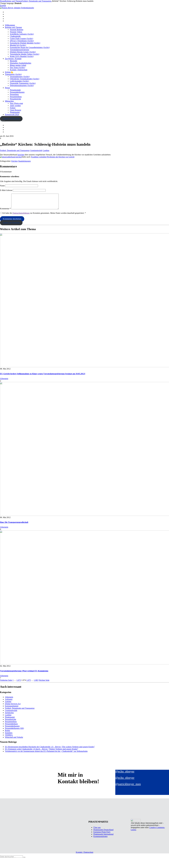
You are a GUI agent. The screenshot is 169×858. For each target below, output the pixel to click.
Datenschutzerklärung (21, 213)
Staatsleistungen (24, 161)
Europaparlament (11, 706)
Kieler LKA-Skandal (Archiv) (22, 56)
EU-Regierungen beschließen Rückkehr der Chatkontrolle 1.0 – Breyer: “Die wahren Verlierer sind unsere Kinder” (50, 747)
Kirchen (14, 161)
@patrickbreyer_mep (128, 784)
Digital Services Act (13, 704)
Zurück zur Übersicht (11, 119)
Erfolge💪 (9, 72)
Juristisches (9, 713)
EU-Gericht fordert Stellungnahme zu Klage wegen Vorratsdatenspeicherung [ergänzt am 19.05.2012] (42, 374)
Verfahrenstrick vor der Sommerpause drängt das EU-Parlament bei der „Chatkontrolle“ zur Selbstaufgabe (46, 751)
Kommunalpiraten (100, 836)
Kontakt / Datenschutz (18, 70)
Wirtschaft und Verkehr (14, 737)
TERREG (9, 735)
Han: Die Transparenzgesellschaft (14, 522)
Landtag (46, 150)
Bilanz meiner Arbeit (18, 65)
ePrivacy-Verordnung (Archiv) (22, 41)
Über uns (97, 827)
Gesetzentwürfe (36, 150)
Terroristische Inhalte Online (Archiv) (24, 54)
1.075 (28, 680)
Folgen (12, 108)
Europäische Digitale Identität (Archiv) (25, 43)
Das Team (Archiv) (17, 67)
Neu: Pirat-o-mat (16, 103)
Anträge (8, 701)
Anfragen (8, 699)
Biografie (13, 61)
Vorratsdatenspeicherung (19, 50)
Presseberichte (15, 99)
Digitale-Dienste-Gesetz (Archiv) (23, 52)
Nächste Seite (44, 680)
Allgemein (4, 378)
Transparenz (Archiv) (13, 74)
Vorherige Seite (6, 680)
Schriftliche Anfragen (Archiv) (22, 34)
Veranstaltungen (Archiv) (20, 76)
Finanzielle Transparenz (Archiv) (23, 83)
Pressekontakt (15, 90)
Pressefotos (14, 94)
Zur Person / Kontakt (13, 59)
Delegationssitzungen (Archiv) (22, 85)
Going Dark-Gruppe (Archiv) (21, 38)
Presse (7, 88)
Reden (7, 730)
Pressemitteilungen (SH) (14, 728)
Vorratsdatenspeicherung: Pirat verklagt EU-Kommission (24, 671)
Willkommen (10, 25)
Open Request (15, 110)
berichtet (21, 155)
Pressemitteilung (11, 724)
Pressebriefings (16, 97)
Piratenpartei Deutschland (103, 830)
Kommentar (5, 209)
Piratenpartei (15, 112)
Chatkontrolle (15, 36)
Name (2, 186)
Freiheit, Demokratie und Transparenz (15, 150)
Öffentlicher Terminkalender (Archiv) (24, 79)
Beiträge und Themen (13, 27)
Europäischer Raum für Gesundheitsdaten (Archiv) (30, 47)
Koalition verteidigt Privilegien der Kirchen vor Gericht (52, 157)
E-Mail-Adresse (6, 190)
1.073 (18, 680)
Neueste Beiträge (16, 30)
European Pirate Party (101, 832)
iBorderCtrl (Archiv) (18, 45)
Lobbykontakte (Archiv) (19, 81)
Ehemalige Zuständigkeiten (20, 63)
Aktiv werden (15, 106)
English (3, 5)
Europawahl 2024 (12, 114)
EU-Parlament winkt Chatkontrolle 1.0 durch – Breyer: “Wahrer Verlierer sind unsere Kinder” (41, 749)
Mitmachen (9, 101)
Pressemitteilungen (17, 92)
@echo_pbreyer (124, 771)
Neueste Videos (16, 32)
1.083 (36, 680)
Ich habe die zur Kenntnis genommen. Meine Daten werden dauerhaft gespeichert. (44, 213)
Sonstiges (8, 733)
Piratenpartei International (103, 834)
